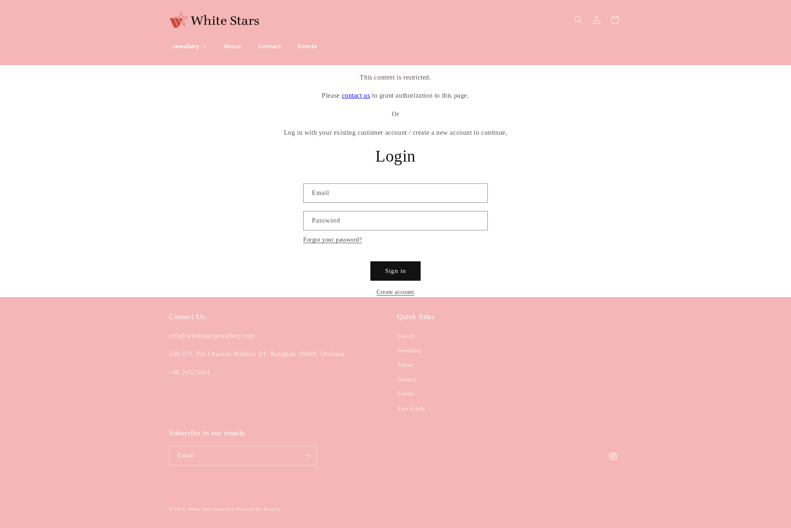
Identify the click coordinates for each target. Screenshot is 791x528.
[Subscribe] (308, 455)
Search (405, 336)
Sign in (395, 271)
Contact (407, 379)
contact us (356, 95)
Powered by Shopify (258, 509)
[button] (578, 20)
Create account (395, 292)
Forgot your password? (332, 240)
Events (405, 394)
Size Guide (411, 408)
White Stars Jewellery (211, 509)
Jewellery (409, 350)
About (405, 365)
